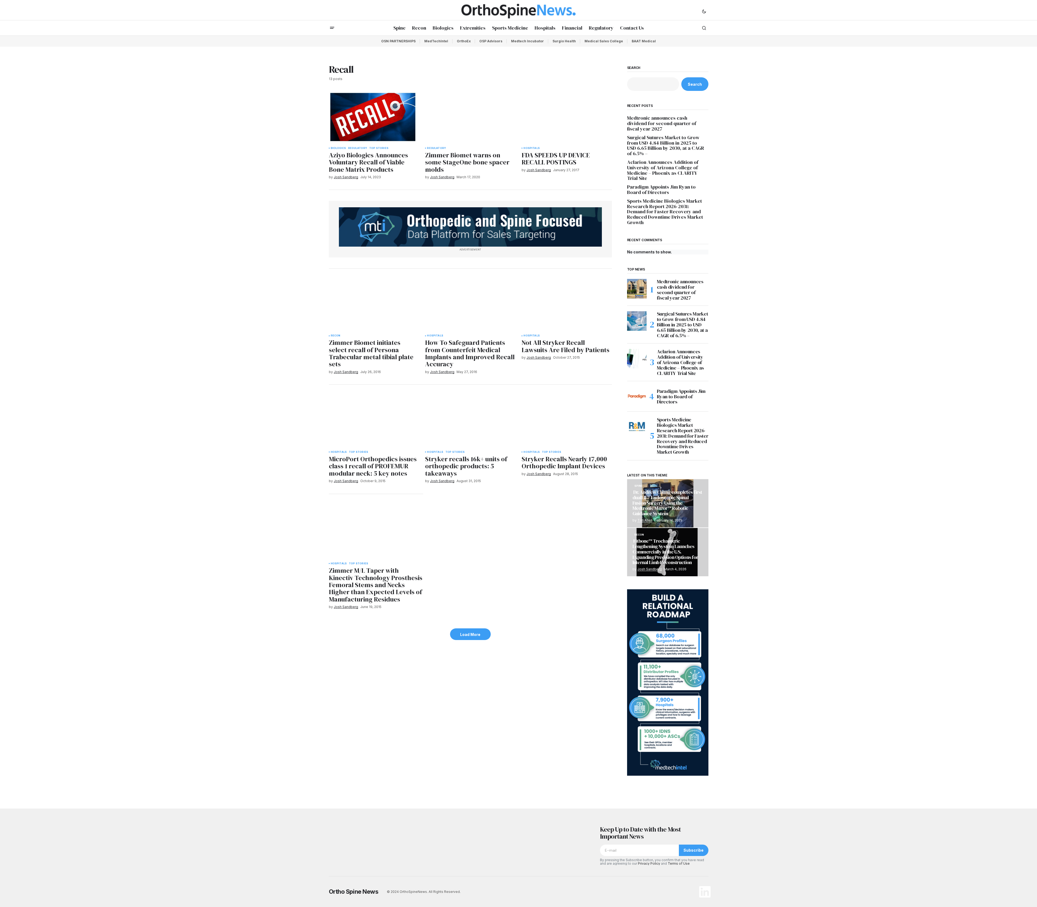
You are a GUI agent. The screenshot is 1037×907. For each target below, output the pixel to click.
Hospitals (532, 148)
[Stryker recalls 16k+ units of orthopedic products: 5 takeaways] (470, 421)
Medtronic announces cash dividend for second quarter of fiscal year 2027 (661, 123)
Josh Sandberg (649, 569)
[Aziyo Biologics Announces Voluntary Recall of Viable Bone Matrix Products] (374, 117)
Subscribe (693, 850)
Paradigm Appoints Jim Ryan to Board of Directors (661, 189)
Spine (638, 486)
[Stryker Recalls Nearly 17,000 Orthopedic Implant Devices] (567, 421)
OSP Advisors (490, 41)
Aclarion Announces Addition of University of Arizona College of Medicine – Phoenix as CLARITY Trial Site (662, 170)
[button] (704, 11)
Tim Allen (644, 520)
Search (634, 68)
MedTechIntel (436, 41)
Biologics (338, 148)
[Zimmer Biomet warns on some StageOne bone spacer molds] (470, 117)
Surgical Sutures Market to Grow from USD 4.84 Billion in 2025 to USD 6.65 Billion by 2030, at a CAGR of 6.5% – (665, 145)
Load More (470, 634)
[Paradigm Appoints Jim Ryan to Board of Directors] (637, 396)
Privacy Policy (649, 863)
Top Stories (379, 148)
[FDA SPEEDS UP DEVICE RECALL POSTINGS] (567, 117)
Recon (336, 335)
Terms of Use (679, 863)
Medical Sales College (604, 41)
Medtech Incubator (527, 41)
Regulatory (357, 148)
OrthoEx (464, 41)
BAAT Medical (644, 41)
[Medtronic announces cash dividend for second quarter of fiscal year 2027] (637, 288)
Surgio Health (564, 41)
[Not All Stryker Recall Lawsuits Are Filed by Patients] (567, 304)
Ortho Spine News (353, 891)
